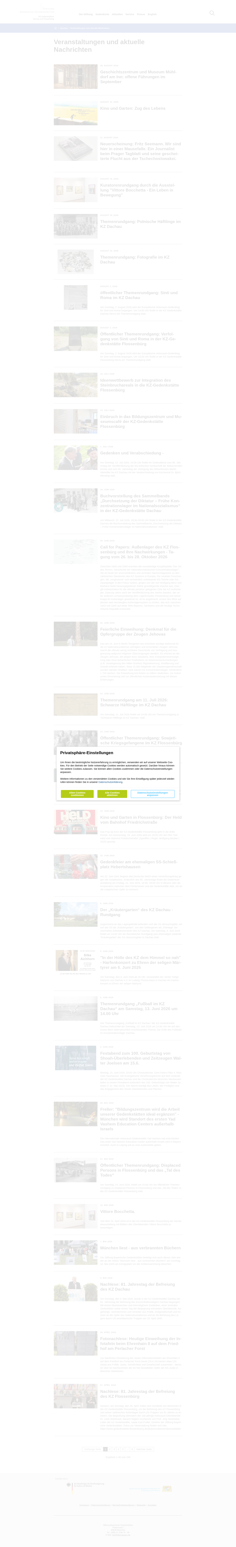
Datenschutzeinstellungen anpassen (152, 794)
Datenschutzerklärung (110, 782)
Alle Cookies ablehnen (112, 794)
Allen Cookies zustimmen (77, 794)
